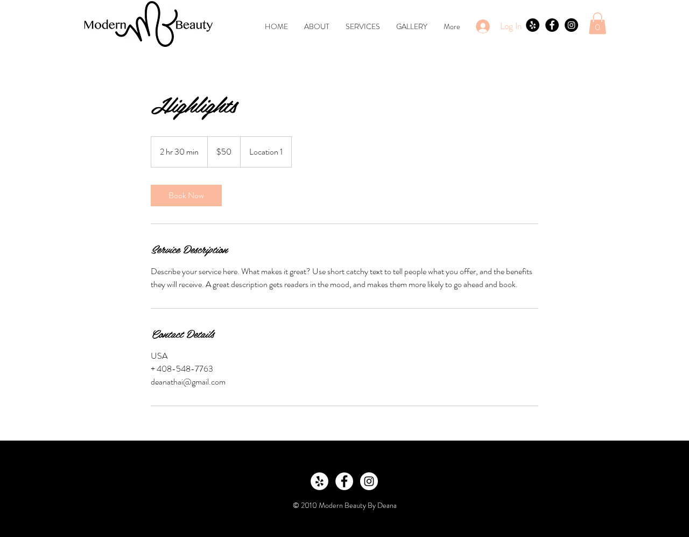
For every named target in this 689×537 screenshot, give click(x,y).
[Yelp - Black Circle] (532, 25)
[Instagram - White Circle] (369, 481)
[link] (186, 195)
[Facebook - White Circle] (344, 481)
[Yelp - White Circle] (319, 481)
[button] (597, 23)
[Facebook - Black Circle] (552, 25)
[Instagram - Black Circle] (571, 25)
